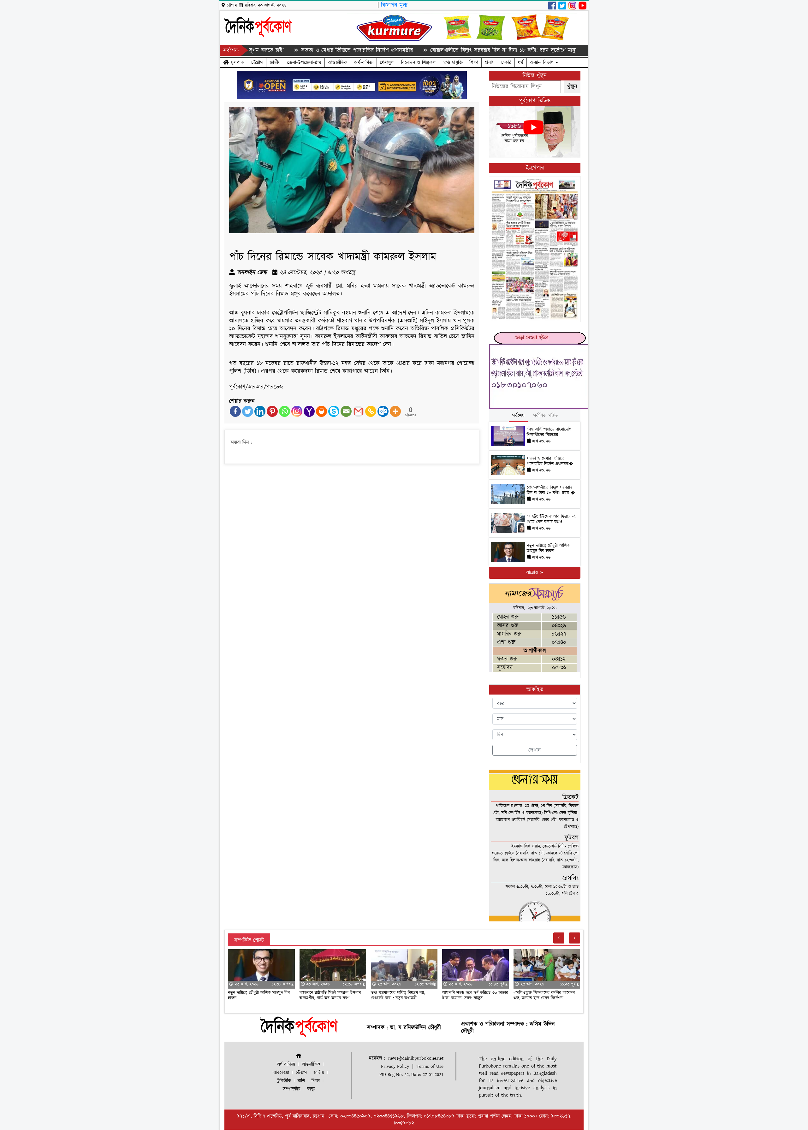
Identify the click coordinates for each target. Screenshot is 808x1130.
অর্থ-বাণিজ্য (363, 62)
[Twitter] (247, 411)
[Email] (346, 411)
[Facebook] (235, 411)
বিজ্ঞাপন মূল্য (394, 5)
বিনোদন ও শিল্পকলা (419, 62)
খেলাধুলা (387, 62)
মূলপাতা (237, 62)
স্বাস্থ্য (311, 1089)
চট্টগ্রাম (257, 62)
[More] (395, 411)
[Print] (321, 411)
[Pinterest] (272, 411)
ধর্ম (520, 62)
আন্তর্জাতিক (338, 62)
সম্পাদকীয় (291, 1089)
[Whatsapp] (284, 411)
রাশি (301, 1081)
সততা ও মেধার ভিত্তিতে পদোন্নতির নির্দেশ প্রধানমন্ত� (550, 461)
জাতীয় (275, 62)
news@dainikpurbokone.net (415, 1058)
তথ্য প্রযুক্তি (453, 62)
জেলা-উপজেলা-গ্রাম (304, 62)
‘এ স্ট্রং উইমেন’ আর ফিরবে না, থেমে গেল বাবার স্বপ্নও (551, 519)
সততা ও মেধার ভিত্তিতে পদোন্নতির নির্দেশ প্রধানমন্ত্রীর (311, 50)
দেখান (534, 750)
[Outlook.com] (383, 411)
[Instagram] (296, 411)
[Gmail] (358, 411)
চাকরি (506, 62)
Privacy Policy (395, 1066)
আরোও (532, 572)
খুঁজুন (572, 87)
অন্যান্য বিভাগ (543, 62)
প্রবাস (490, 62)
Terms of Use (430, 1066)
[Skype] (333, 411)
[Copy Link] (370, 411)
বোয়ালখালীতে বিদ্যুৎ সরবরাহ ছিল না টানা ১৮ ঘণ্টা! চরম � (551, 490)
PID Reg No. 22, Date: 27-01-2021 (411, 1074)
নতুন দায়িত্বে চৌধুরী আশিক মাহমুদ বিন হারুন (548, 548)
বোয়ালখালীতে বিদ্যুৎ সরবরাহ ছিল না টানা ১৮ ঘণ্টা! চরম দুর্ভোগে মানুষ (458, 50)
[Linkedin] (259, 411)
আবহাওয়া (281, 1072)
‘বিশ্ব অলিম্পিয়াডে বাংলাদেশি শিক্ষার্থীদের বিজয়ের (549, 432)
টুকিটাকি (284, 1081)
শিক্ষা (473, 62)
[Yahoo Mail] (309, 411)
